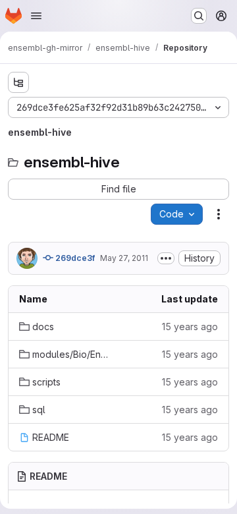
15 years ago (190, 326)
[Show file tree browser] (18, 82)
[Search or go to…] (199, 16)
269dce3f (74, 258)
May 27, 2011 (124, 258)
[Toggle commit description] (165, 258)
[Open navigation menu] (36, 15)
